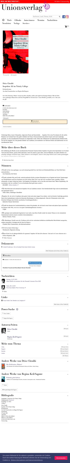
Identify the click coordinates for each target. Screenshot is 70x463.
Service (26, 23)
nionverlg (22, 7)
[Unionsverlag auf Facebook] (63, 16)
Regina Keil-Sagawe (8, 318)
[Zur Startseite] (3, 20)
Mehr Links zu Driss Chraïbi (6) (61, 304)
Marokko (3, 351)
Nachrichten (52, 20)
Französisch (11, 400)
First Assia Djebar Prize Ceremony (15, 286)
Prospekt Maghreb (65, 349)
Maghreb (3, 349)
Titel (9, 20)
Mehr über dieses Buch (8, 160)
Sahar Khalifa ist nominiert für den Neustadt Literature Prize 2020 (23, 280)
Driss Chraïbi (7, 313)
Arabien (3, 353)
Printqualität (14, 75)
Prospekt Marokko (64, 351)
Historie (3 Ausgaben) (7, 126)
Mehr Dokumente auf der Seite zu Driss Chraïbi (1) (57, 250)
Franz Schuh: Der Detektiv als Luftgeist (13, 300)
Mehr (5, 291)
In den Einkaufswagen (36, 263)
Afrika (2, 347)
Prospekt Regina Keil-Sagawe (10, 389)
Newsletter (6, 23)
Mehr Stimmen (7, 238)
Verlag (16, 23)
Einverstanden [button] (61, 458)
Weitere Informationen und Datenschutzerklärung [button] (27, 460)
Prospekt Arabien (65, 353)
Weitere (5, 385)
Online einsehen (13, 185)
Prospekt (66, 328)
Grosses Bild (6, 75)
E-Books (18, 20)
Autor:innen (29, 20)
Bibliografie (5, 118)
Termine (40, 20)
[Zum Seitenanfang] (68, 148)
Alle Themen (65, 355)
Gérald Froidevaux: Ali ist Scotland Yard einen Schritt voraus (19, 247)
